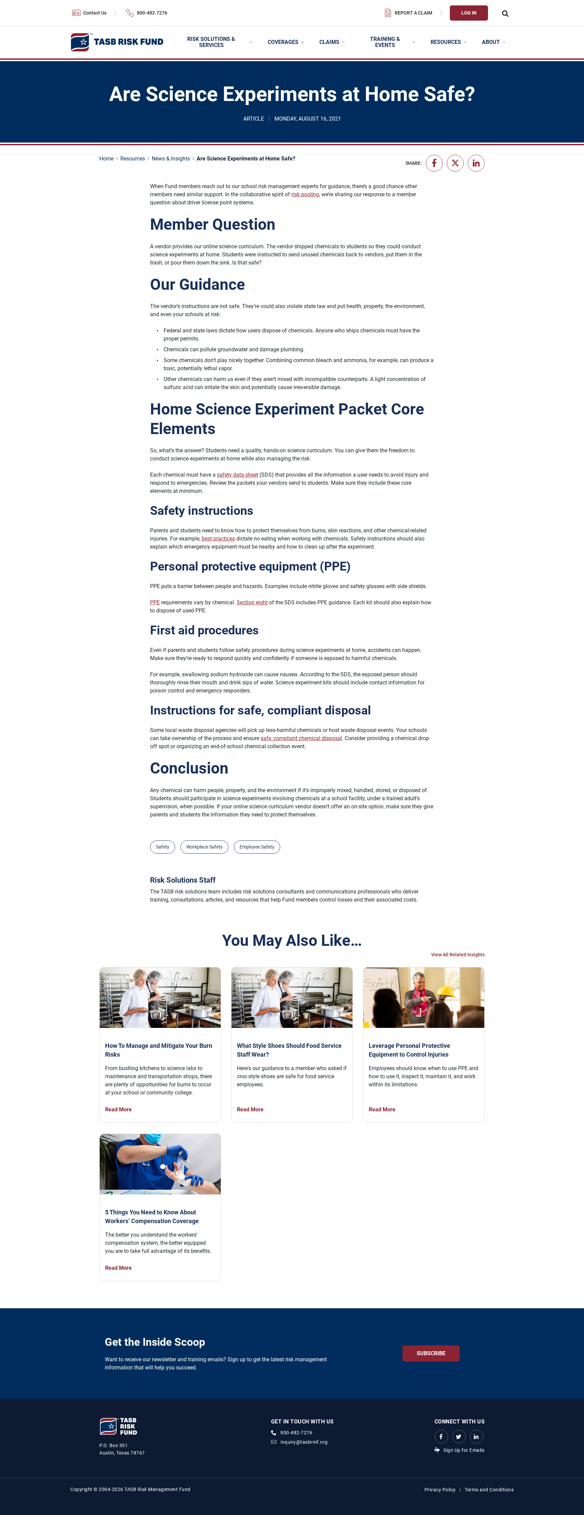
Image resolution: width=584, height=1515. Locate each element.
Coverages (283, 42)
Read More (118, 1109)
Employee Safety (257, 847)
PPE (155, 602)
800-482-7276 (152, 13)
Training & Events (385, 42)
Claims (329, 42)
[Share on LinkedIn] (476, 163)
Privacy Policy (440, 1489)
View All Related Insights (458, 954)
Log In (469, 13)
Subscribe (431, 1353)
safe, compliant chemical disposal (301, 738)
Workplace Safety (204, 847)
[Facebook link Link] (441, 1436)
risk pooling (305, 194)
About (491, 42)
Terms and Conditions (489, 1489)
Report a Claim (413, 13)
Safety (162, 847)
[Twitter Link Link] (459, 1436)
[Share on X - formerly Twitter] (455, 163)
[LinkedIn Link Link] (476, 1436)
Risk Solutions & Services (211, 42)
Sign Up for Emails (463, 1450)
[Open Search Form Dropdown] (505, 13)
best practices (218, 538)
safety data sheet (237, 475)
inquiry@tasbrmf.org (304, 1442)
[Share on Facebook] (434, 163)
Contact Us (94, 13)
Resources (446, 42)
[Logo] (116, 42)
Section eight (252, 602)
